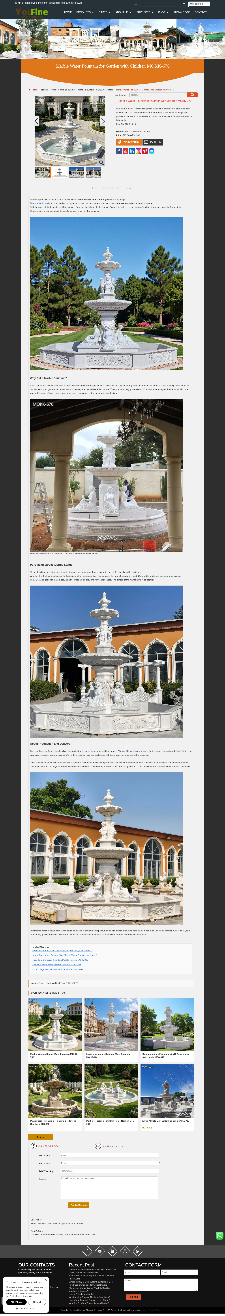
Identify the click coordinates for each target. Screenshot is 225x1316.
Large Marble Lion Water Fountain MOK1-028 (165, 1121)
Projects (143, 12)
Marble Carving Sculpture (63, 89)
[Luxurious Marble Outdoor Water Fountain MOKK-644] (111, 1024)
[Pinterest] (145, 150)
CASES (103, 12)
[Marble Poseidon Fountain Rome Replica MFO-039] (111, 1091)
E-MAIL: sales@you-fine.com (31, 3)
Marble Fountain (86, 89)
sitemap (144, 1310)
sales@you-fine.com (113, 1146)
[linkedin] (132, 150)
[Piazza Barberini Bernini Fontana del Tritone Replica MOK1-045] (55, 1091)
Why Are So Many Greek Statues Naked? (89, 1303)
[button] (26, 1308)
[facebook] (119, 150)
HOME (68, 12)
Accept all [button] (16, 1302)
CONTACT (201, 12)
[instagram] (125, 1251)
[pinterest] (138, 1251)
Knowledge (181, 12)
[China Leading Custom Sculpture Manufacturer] (31, 13)
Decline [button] (37, 1302)
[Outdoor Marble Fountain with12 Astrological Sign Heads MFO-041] (167, 1024)
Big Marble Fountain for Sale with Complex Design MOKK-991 (62, 950)
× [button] (45, 1280)
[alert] (26, 1295)
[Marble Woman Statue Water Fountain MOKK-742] (55, 1024)
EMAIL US (155, 142)
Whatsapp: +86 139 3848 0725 (65, 3)
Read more (27, 1296)
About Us (121, 12)
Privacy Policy (155, 1310)
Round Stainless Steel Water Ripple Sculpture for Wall (57, 1223)
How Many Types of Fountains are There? (89, 1300)
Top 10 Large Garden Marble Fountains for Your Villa (57, 969)
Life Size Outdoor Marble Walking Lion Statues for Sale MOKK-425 (63, 1234)
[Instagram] (138, 150)
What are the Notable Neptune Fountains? (89, 1297)
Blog (161, 12)
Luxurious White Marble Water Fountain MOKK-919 (56, 964)
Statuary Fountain (105, 89)
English (198, 3)
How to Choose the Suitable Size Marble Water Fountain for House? (65, 955)
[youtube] (125, 150)
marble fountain (42, 203)
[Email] (151, 150)
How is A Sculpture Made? (81, 1294)
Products (83, 12)
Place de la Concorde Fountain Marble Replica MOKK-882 (60, 960)
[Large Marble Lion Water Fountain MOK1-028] (167, 1091)
